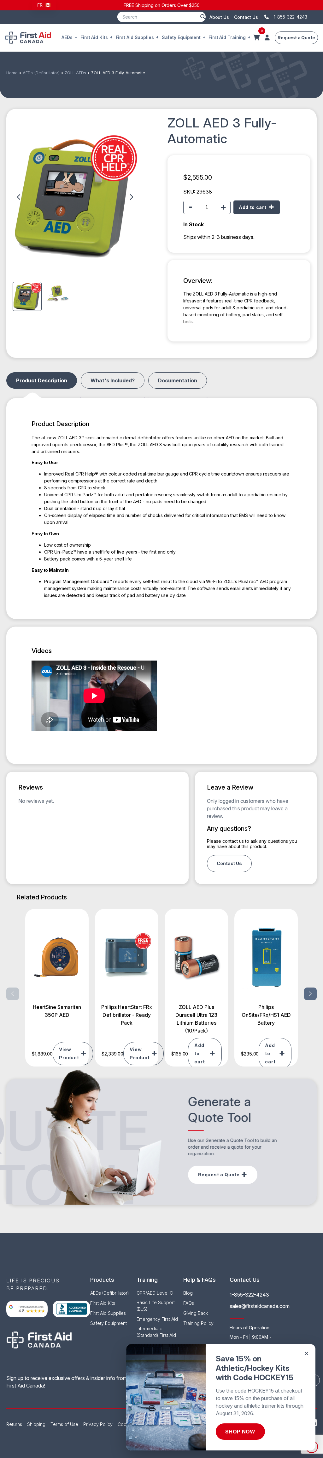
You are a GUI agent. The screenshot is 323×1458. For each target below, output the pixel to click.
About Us (219, 17)
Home (12, 72)
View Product (69, 1053)
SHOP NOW (240, 1431)
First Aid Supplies (135, 37)
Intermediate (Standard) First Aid (156, 1332)
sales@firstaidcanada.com (260, 1306)
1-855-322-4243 (249, 1295)
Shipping (36, 1424)
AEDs (67, 37)
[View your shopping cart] (256, 38)
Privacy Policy (98, 1424)
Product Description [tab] (41, 380)
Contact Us (246, 17)
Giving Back (195, 1313)
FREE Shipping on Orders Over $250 (162, 5)
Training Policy (198, 1323)
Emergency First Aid (157, 1319)
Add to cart (253, 207)
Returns (14, 1424)
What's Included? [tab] (113, 380)
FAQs (188, 1303)
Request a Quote (296, 37)
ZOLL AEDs (75, 72)
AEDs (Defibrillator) (41, 72)
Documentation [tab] (177, 380)
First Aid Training (227, 37)
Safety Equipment (181, 37)
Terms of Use (64, 1424)
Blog (188, 1293)
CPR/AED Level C (155, 1293)
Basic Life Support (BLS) (156, 1306)
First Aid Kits (94, 37)
